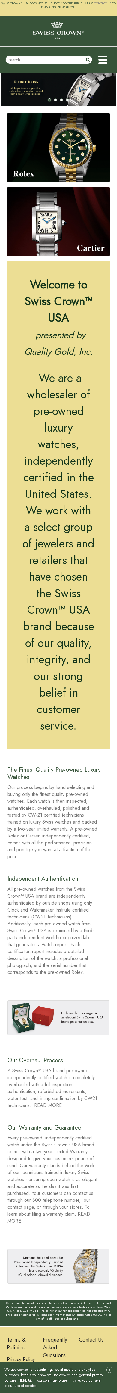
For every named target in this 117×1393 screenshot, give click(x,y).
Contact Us (91, 1340)
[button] (102, 60)
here (22, 1380)
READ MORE (48, 1105)
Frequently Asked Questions (55, 1347)
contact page (21, 1207)
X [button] (109, 1370)
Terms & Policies (16, 1343)
